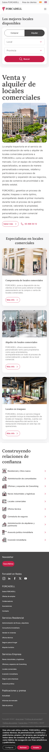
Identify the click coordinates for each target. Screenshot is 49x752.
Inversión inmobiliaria (10, 674)
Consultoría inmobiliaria (10, 628)
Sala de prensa (7, 705)
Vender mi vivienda (9, 633)
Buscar (27, 59)
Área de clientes (29, 2)
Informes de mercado (9, 701)
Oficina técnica (7, 638)
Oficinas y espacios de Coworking (14, 664)
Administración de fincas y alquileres (15, 623)
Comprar (14, 33)
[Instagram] (3, 579)
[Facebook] (14, 579)
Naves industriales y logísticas (13, 659)
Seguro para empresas (10, 679)
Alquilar (34, 33)
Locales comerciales (9, 669)
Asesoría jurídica (8, 684)
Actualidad (6, 696)
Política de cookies (10, 723)
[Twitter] (20, 579)
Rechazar (23, 747)
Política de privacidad (33, 719)
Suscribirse (8, 564)
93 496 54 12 (31, 224)
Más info (10, 300)
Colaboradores (7, 601)
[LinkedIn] (9, 579)
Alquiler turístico (8, 647)
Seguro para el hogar (9, 642)
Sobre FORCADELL (10, 2)
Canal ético (23, 723)
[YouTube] (25, 579)
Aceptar (36, 747)
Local (9, 41)
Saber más (8, 224)
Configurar (9, 747)
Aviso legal (20, 719)
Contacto (5, 611)
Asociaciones (7, 606)
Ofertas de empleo (8, 596)
